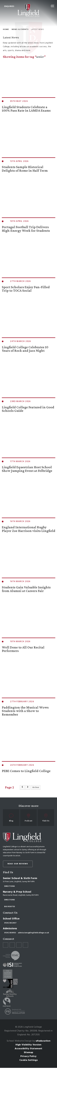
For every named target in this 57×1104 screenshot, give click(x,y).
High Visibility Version (28, 1045)
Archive (35, 787)
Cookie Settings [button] (28, 1060)
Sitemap (28, 1052)
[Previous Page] (22, 787)
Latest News (37, 29)
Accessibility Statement (28, 1049)
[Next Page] (27, 787)
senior (40, 56)
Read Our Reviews (18, 863)
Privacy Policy (28, 1056)
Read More (8, 120)
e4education (43, 1041)
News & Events (20, 29)
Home (6, 29)
